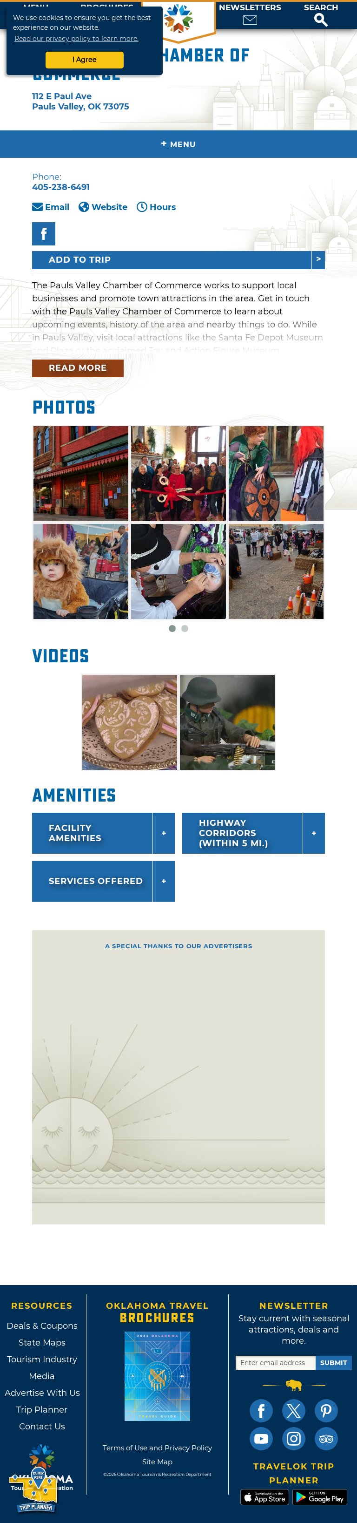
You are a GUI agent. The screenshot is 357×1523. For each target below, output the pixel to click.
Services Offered (96, 881)
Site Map (157, 1461)
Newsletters (250, 7)
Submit (333, 1363)
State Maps (42, 1343)
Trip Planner (41, 1410)
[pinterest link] (326, 1410)
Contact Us (42, 1426)
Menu (178, 143)
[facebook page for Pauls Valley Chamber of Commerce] (43, 233)
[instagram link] (293, 1438)
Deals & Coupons (42, 1326)
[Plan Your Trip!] (33, 1490)
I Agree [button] (85, 59)
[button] (321, 15)
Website (109, 207)
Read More (78, 368)
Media (42, 1376)
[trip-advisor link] (326, 1438)
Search (321, 7)
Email (57, 207)
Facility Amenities (75, 833)
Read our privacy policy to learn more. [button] (76, 38)
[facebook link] (261, 1410)
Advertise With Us (42, 1393)
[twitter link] (293, 1410)
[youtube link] (261, 1438)
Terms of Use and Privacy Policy (157, 1447)
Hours (163, 207)
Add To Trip (80, 260)
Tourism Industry (42, 1359)
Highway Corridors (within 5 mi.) (233, 833)
